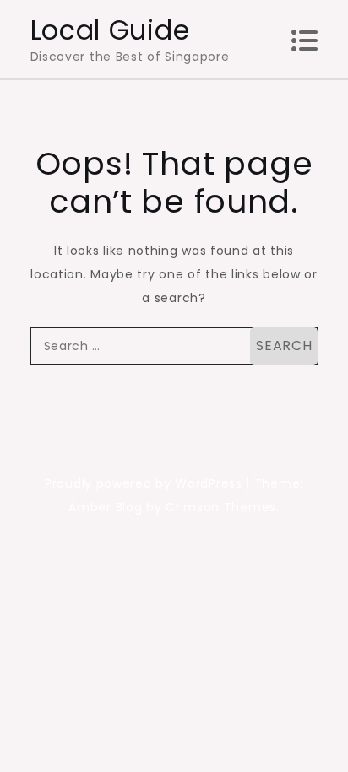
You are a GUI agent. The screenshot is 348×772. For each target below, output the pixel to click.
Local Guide (110, 30)
